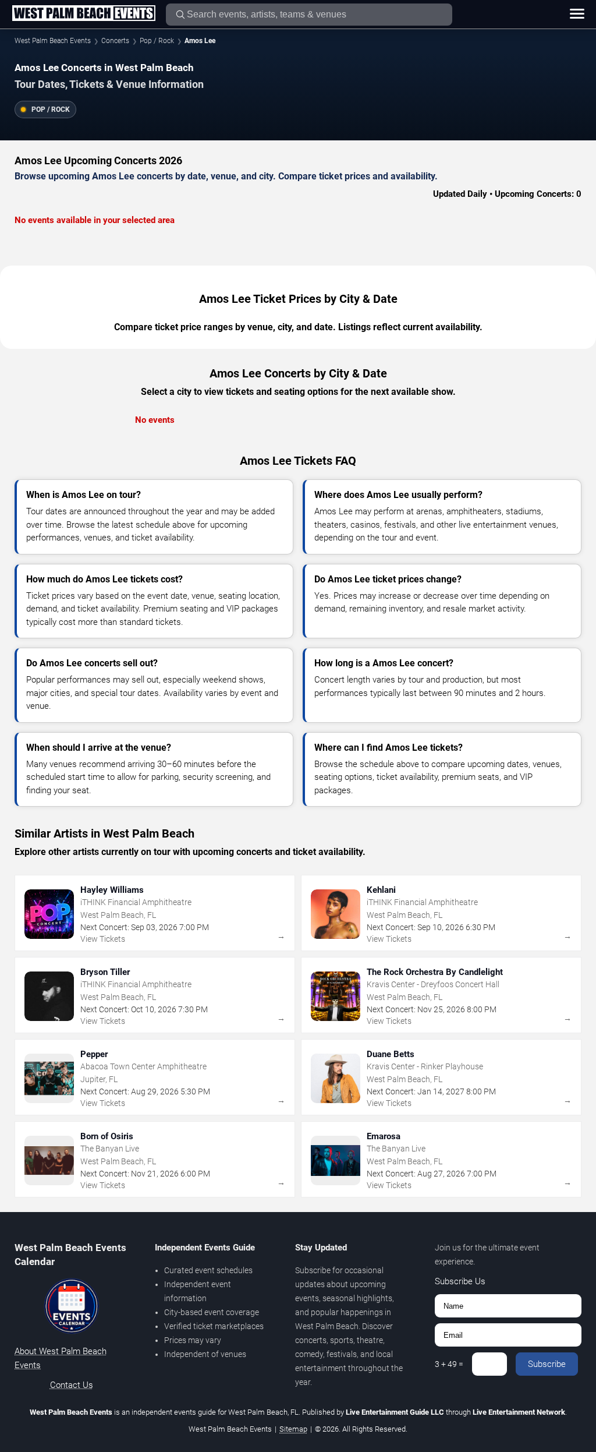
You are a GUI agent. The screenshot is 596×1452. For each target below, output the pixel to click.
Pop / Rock (157, 41)
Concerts (115, 41)
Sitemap (293, 1429)
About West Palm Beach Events (61, 1358)
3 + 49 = (449, 1364)
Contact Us (71, 1385)
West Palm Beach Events (53, 41)
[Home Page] (83, 14)
